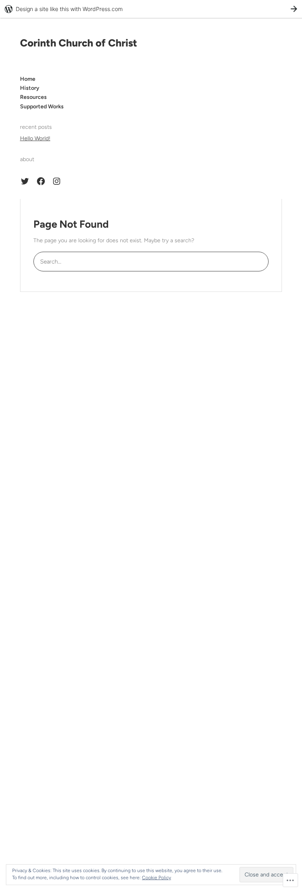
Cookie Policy (156, 877)
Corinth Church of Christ (78, 43)
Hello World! (35, 138)
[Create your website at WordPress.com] (151, 9)
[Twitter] (24, 181)
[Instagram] (56, 181)
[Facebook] (41, 181)
